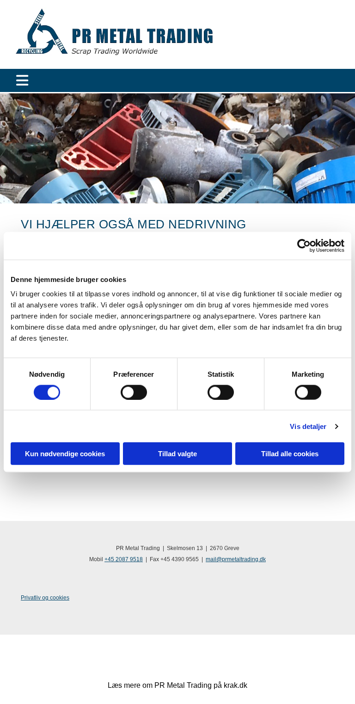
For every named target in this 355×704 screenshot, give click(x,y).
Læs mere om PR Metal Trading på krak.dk (177, 685)
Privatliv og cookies (45, 597)
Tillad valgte (177, 454)
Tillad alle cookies (289, 454)
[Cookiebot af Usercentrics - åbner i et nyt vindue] (303, 245)
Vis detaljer (308, 426)
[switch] (134, 392)
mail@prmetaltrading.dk (236, 559)
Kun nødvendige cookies (65, 454)
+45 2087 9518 (123, 559)
